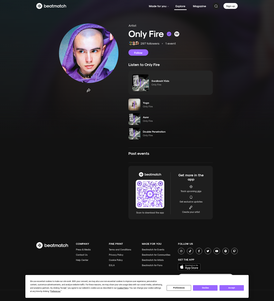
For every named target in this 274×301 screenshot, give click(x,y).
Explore (180, 6)
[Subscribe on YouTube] (217, 251)
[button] (140, 83)
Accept (231, 288)
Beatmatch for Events (153, 249)
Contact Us (82, 254)
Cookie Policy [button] (122, 288)
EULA (112, 265)
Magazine (199, 6)
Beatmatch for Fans (152, 265)
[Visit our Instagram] (181, 251)
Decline (205, 288)
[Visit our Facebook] (199, 251)
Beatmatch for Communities (156, 254)
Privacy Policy (116, 254)
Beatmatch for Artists (153, 260)
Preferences (179, 288)
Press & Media (83, 249)
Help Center (82, 260)
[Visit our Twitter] (208, 251)
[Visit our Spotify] (225, 251)
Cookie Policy (116, 260)
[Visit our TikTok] (190, 251)
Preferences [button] (55, 291)
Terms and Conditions (120, 249)
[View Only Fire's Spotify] (176, 33)
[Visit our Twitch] (234, 251)
